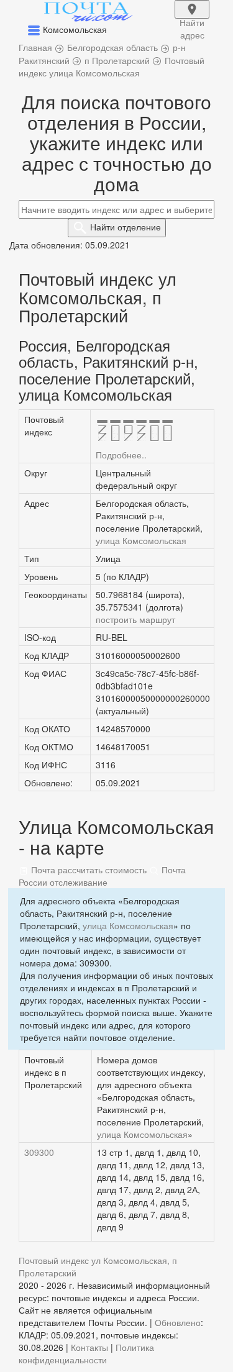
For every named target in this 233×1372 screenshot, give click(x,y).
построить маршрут (135, 619)
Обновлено (178, 1322)
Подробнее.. (121, 454)
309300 (39, 1152)
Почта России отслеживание (102, 875)
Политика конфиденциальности (86, 1353)
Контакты (89, 1347)
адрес (192, 17)
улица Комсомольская (141, 540)
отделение (125, 226)
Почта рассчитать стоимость (88, 869)
